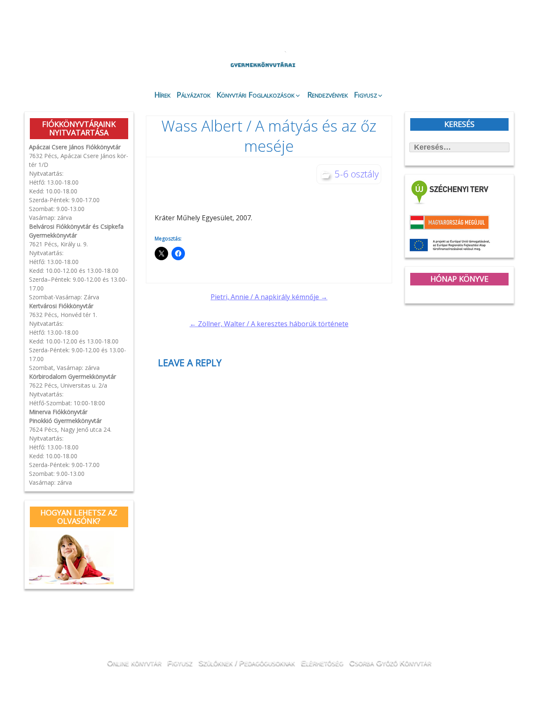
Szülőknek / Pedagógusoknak (246, 662)
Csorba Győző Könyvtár (390, 662)
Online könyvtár (136, 60)
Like (446, 67)
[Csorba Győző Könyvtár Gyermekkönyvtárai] (218, 43)
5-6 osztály (357, 173)
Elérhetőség (322, 662)
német (459, 26)
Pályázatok (194, 95)
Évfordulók (91, 60)
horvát (447, 26)
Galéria (398, 62)
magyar (483, 26)
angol (471, 27)
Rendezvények (327, 95)
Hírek (162, 95)
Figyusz (365, 95)
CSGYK (491, 67)
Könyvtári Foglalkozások (255, 95)
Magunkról (46, 61)
